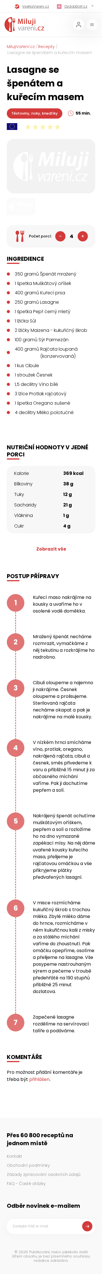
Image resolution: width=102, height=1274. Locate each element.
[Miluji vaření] (24, 24)
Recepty (46, 46)
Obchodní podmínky (28, 1165)
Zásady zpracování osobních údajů (43, 1174)
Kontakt (14, 1156)
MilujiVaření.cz (21, 46)
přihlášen (39, 1079)
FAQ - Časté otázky (26, 1183)
